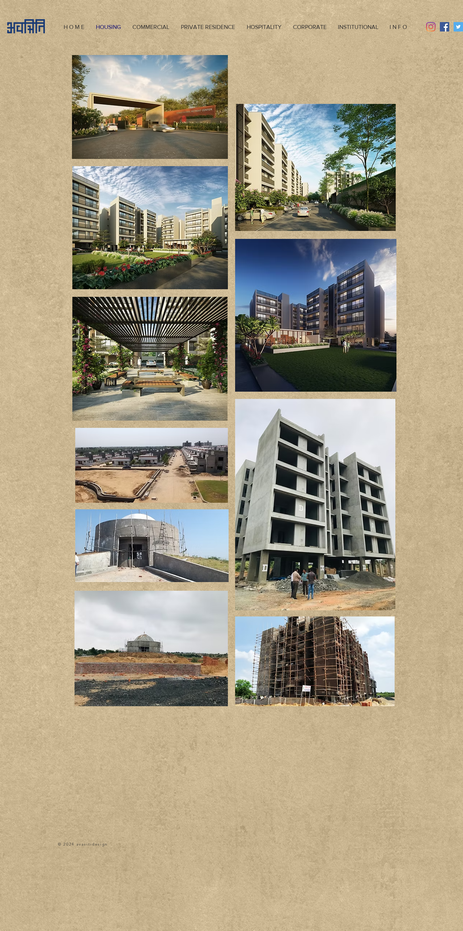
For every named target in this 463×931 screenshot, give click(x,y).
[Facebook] (444, 26)
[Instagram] (431, 26)
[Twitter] (458, 26)
